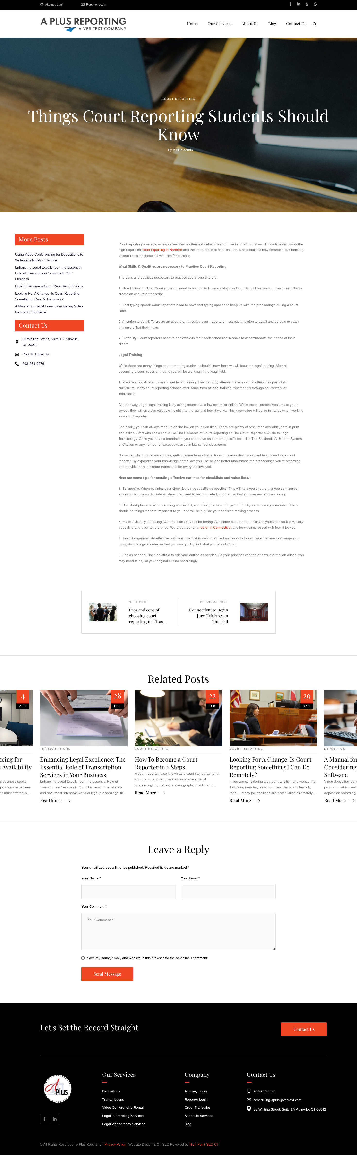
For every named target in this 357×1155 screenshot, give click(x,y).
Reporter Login (196, 1099)
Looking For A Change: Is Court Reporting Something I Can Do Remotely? (271, 767)
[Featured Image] (84, 718)
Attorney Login (196, 1091)
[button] (343, 1133)
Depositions (111, 1091)
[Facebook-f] (290, 4)
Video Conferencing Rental (123, 1107)
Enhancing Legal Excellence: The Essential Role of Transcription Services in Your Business (48, 273)
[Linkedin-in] (298, 4)
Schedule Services (199, 1116)
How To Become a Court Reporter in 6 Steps (49, 286)
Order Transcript (197, 1107)
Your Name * (91, 878)
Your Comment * (94, 906)
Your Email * (190, 878)
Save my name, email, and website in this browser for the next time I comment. (147, 958)
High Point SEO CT (204, 1144)
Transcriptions (113, 1099)
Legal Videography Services (123, 1124)
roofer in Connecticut (215, 527)
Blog (188, 1124)
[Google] (315, 4)
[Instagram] (307, 4)
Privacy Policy (115, 1144)
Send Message (107, 974)
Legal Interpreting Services (123, 1116)
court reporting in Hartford (162, 250)
